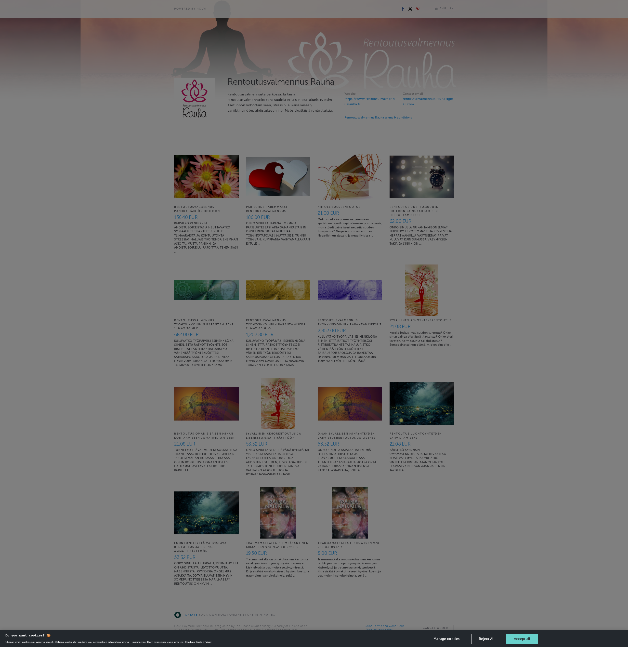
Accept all (522, 639)
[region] (314, 638)
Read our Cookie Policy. (198, 642)
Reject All (486, 639)
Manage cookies (446, 639)
